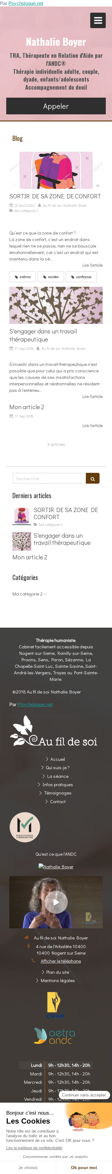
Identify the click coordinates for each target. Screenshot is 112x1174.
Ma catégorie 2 (27, 594)
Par (21, 3)
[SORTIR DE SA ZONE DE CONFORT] (56, 170)
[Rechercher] (93, 478)
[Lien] (56, 1005)
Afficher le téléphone (61, 961)
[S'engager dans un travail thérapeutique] (56, 305)
